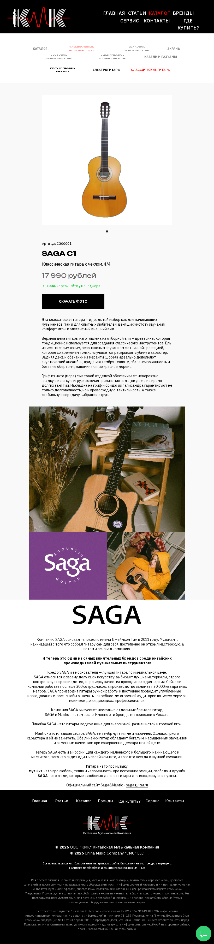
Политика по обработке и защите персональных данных (107, 868)
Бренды (183, 13)
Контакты (157, 21)
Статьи (137, 13)
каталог (159, 13)
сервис (129, 21)
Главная (114, 13)
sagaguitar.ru (137, 785)
